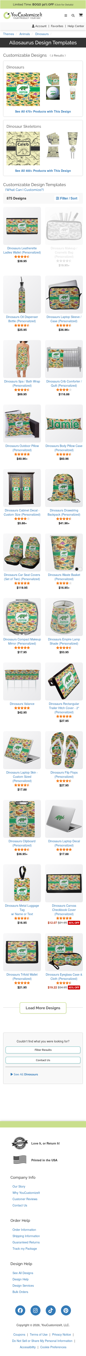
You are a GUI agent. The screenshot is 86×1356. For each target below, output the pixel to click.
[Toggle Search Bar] (73, 15)
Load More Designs (43, 1008)
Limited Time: (43, 4)
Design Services (23, 1285)
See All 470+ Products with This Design (43, 111)
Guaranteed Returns (26, 1242)
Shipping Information (26, 1236)
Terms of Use (39, 1334)
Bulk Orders (20, 1292)
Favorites (57, 26)
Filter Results (43, 1049)
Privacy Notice (61, 1334)
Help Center (76, 26)
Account (40, 26)
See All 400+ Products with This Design (43, 170)
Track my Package (25, 1248)
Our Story (19, 1186)
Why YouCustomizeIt (26, 1192)
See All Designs (23, 1273)
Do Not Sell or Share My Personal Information (42, 1341)
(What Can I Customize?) (24, 190)
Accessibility (28, 1347)
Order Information (24, 1229)
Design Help (21, 1279)
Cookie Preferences (53, 1347)
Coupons (19, 1334)
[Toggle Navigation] (66, 15)
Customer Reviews (25, 1199)
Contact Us (43, 1060)
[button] (80, 15)
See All (25, 1074)
